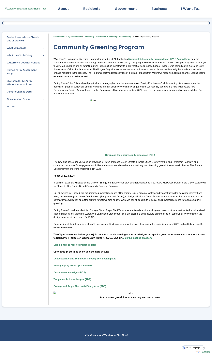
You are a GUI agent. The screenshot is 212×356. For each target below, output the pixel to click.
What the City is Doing (19, 55)
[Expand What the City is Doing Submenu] (43, 55)
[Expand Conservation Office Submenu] (43, 99)
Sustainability (125, 37)
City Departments (74, 37)
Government (59, 37)
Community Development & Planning (100, 37)
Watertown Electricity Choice (23, 62)
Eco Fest (12, 106)
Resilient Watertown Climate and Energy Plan (23, 39)
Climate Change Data (19, 91)
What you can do (16, 48)
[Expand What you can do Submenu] (43, 48)
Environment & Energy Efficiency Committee (19, 82)
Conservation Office (18, 99)
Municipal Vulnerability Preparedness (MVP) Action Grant (159, 59)
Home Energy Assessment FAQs (22, 71)
